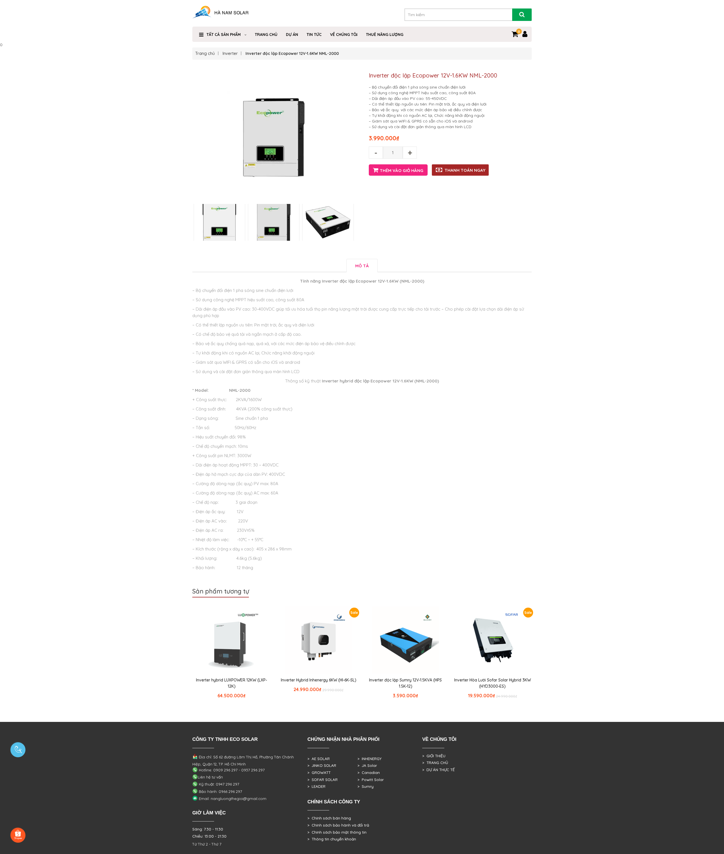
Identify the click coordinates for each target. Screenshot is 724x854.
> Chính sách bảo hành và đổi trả (338, 825)
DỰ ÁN (292, 34)
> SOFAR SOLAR (322, 779)
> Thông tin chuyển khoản (331, 839)
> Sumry (365, 786)
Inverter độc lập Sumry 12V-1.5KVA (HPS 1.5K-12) (405, 683)
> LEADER (316, 786)
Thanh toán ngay (465, 170)
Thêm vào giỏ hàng (401, 170)
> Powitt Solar (370, 779)
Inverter (230, 53)
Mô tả (362, 265)
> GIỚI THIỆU (433, 756)
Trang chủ (205, 53)
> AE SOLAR (318, 758)
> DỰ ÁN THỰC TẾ (438, 769)
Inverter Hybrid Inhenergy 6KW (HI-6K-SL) (318, 680)
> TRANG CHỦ (435, 762)
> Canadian (368, 772)
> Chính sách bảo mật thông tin (337, 832)
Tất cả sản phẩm (223, 34)
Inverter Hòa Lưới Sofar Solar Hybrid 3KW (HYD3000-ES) (492, 683)
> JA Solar (367, 765)
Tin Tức (314, 34)
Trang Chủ (266, 34)
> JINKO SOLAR (321, 765)
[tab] (362, 265)
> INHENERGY (369, 758)
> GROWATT (319, 772)
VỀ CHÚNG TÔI (343, 34)
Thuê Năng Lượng (384, 34)
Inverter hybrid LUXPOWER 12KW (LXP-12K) (231, 683)
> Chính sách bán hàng (329, 818)
